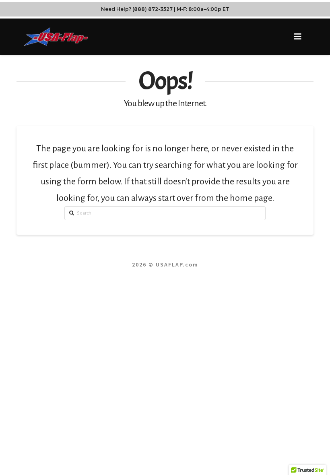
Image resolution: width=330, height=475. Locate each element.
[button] (297, 37)
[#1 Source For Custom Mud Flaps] (56, 36)
